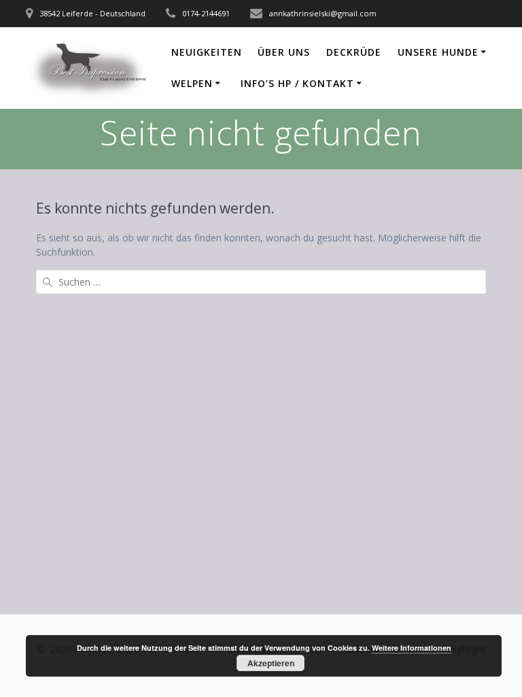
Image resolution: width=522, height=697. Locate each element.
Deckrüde (353, 52)
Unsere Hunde (438, 52)
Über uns (284, 52)
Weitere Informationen (411, 648)
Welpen (192, 83)
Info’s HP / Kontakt (297, 83)
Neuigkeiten (206, 52)
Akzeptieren (270, 663)
